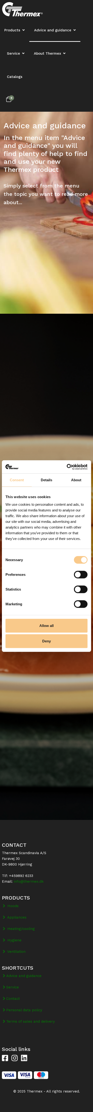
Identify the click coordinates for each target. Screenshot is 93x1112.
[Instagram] (14, 1058)
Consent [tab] (17, 480)
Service (13, 53)
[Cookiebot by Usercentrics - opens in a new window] (67, 467)
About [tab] (76, 480)
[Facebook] (5, 1058)
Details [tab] (46, 480)
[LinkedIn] (24, 1058)
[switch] (81, 574)
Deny (46, 641)
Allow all (46, 625)
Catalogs (14, 77)
